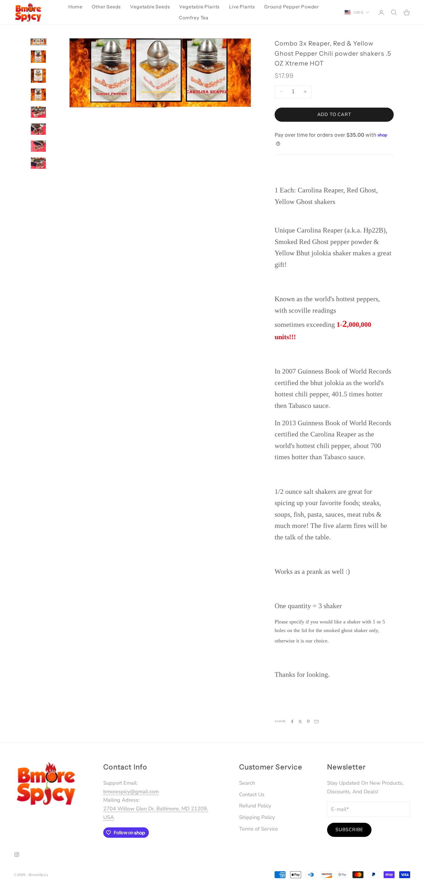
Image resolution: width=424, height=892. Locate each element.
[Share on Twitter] (300, 721)
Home (75, 7)
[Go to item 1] (38, 41)
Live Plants (242, 7)
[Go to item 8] (38, 163)
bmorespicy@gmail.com (131, 791)
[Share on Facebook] (292, 721)
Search (247, 782)
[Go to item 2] (38, 56)
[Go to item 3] (38, 75)
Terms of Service (258, 828)
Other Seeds (106, 7)
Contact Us (251, 794)
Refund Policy (255, 805)
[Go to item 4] (38, 94)
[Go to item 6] (38, 129)
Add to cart (334, 114)
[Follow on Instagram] (17, 854)
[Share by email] (316, 721)
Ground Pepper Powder (291, 7)
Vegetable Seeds (150, 7)
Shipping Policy (257, 817)
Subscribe (349, 830)
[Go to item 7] (38, 146)
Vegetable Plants (199, 7)
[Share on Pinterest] (308, 721)
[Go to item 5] (38, 112)
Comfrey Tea (194, 17)
